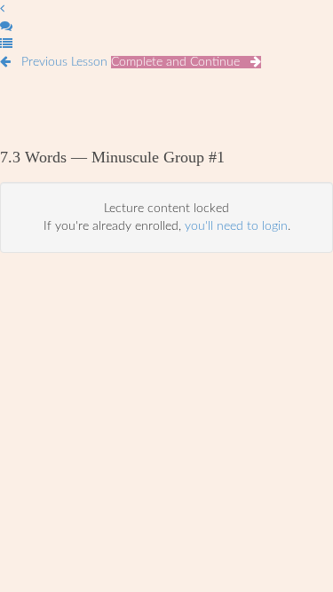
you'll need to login (236, 226)
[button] (2, 9)
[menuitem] (6, 26)
